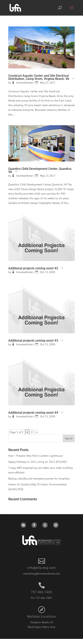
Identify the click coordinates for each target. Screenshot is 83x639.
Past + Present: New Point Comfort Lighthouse (35, 455)
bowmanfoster (24, 82)
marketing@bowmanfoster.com (41, 573)
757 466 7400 (41, 592)
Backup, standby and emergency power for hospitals (38, 478)
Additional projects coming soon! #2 (33, 268)
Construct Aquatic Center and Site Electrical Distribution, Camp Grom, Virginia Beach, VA (38, 77)
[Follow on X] (45, 525)
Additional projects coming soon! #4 (33, 412)
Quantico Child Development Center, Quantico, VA (40, 170)
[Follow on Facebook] (34, 525)
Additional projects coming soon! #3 (33, 340)
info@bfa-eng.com (41, 568)
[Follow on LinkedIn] (23, 525)
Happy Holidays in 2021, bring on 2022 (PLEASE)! (37, 462)
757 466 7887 (43, 598)
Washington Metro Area (41, 627)
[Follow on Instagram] (55, 525)
